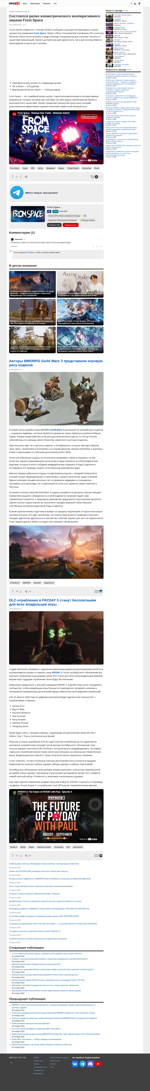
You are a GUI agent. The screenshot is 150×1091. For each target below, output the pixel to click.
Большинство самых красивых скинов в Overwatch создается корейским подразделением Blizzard (120, 90)
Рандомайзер (38, 1073)
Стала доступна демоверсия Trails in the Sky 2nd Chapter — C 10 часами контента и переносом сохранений (53, 924)
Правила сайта (55, 1061)
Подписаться (70, 225)
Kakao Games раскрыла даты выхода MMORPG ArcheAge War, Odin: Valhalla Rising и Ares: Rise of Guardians (56, 1034)
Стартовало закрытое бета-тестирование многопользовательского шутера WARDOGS (122, 97)
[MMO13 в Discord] (90, 1064)
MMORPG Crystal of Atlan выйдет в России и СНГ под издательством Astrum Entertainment (79, 322)
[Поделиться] (26, 177)
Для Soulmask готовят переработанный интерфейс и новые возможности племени (121, 75)
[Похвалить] (12, 176)
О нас (52, 1067)
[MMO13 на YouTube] (98, 1064)
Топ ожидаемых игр (40, 1067)
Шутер (40, 168)
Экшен (25, 168)
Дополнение (77, 847)
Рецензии (47, 3)
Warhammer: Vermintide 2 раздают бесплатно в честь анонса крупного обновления (45, 985)
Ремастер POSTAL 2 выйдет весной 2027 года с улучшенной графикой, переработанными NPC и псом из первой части (123, 109)
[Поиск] (131, 3)
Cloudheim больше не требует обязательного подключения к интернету (38, 939)
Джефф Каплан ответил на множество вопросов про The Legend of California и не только (31, 322)
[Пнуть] (20, 176)
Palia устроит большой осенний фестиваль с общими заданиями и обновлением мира (122, 128)
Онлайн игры (38, 1061)
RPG (32, 168)
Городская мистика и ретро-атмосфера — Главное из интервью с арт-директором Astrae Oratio (80, 294)
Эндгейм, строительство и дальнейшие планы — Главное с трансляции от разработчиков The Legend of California (31, 349)
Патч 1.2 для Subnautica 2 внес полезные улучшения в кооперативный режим (41, 886)
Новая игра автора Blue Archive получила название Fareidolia (121, 116)
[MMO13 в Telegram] (82, 1064)
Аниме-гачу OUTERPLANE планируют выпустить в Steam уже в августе (38, 871)
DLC (68, 847)
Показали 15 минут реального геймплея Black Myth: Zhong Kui (34, 894)
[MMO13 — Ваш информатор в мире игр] (14, 3)
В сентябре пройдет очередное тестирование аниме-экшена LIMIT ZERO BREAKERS (44, 916)
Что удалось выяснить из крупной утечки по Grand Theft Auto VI (34, 931)
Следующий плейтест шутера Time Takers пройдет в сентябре (121, 122)
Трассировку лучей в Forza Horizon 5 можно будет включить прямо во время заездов (46, 991)
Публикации (35, 3)
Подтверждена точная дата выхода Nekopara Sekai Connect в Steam (122, 140)
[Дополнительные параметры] (101, 176)
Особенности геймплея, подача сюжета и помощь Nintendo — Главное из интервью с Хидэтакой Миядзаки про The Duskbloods (32, 293)
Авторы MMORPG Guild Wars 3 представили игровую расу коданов (122, 134)
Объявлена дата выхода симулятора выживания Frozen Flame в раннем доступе (45, 975)
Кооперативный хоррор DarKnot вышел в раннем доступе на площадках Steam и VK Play (48, 980)
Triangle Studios (73, 168)
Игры (25, 3)
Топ (55, 3)
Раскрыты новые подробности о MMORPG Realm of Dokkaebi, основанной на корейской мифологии (50, 879)
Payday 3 (13, 847)
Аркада (61, 168)
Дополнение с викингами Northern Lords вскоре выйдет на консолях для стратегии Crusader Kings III (52, 969)
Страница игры (54, 225)
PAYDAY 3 (57, 672)
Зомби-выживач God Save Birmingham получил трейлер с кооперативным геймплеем (44, 864)
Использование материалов (59, 1057)
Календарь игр (39, 1070)
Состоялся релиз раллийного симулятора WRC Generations (36, 1029)
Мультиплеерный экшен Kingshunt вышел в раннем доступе (36, 964)
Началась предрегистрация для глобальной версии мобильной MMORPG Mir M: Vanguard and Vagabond (54, 1018)
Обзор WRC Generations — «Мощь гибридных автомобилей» (36, 1039)
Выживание (51, 168)
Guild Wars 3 (57, 429)
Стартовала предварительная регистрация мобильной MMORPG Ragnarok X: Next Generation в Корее (53, 1013)
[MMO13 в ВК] (75, 1064)
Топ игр (36, 1064)
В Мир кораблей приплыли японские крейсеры (31, 1023)
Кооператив (86, 168)
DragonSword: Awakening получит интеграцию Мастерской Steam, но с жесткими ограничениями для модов (122, 153)
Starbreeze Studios (44, 847)
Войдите (31, 252)
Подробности (49, 583)
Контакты (53, 1064)
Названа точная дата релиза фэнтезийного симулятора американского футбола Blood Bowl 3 (50, 959)
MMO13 (36, 1057)
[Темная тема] (135, 3)
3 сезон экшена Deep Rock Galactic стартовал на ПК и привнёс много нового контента (47, 954)
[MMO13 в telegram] (37, 198)
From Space (40, 33)
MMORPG (26, 583)
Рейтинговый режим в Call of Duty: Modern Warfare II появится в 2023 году (42, 1045)
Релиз (97, 168)
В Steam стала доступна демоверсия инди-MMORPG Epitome (121, 102)
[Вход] (139, 3)
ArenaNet (37, 583)
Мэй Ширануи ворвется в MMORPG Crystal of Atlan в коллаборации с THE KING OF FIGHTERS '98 (49, 909)
